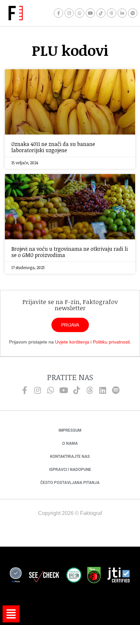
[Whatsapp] (79, 13)
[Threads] (111, 13)
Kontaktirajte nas (70, 456)
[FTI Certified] (118, 576)
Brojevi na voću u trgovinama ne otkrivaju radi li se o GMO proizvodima (69, 252)
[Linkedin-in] (122, 13)
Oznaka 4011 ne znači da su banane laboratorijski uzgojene (53, 147)
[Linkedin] (102, 390)
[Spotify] (132, 13)
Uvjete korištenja (72, 342)
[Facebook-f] (58, 13)
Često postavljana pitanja (70, 482)
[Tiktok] (101, 13)
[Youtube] (90, 13)
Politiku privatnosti (111, 342)
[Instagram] (69, 13)
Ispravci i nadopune (70, 469)
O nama (70, 443)
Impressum (70, 430)
